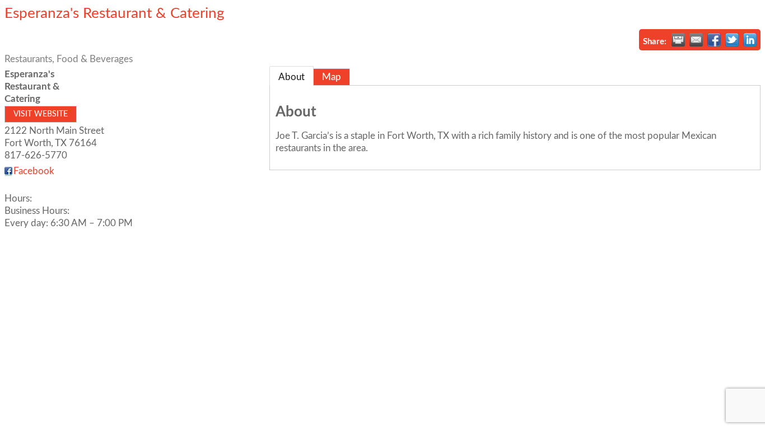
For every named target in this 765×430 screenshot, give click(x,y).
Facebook (33, 171)
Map (331, 77)
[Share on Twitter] (732, 39)
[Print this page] (678, 39)
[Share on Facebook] (714, 39)
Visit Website (40, 114)
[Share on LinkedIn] (750, 39)
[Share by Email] (696, 39)
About (291, 77)
